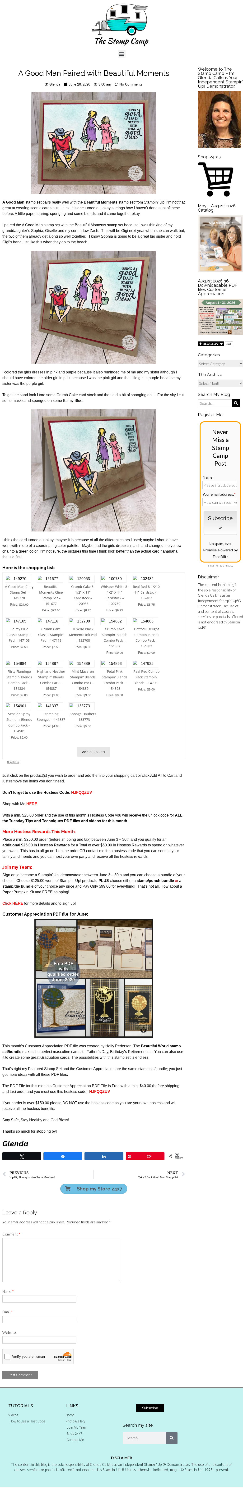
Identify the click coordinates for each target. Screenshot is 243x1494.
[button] (122, 54)
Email (7, 1312)
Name (8, 1291)
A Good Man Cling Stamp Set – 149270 (19, 592)
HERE (31, 804)
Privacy (229, 565)
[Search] (172, 1438)
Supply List (13, 762)
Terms (218, 565)
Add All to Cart (93, 751)
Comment (11, 1234)
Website (9, 1332)
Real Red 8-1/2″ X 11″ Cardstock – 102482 (146, 592)
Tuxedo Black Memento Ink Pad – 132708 (83, 635)
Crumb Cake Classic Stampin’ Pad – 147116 (51, 635)
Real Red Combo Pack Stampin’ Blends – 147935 (146, 677)
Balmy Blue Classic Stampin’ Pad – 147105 (19, 635)
